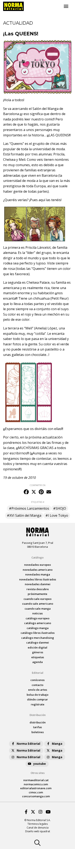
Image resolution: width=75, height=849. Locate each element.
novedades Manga (37, 574)
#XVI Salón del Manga (24, 515)
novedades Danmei (37, 584)
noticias (37, 613)
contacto (37, 685)
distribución (38, 722)
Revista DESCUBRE (37, 589)
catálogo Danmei (37, 642)
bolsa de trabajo (37, 694)
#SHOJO (59, 508)
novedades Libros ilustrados (37, 579)
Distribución (38, 715)
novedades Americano (37, 570)
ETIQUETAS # (37, 502)
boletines (37, 732)
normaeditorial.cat (36, 780)
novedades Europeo (37, 565)
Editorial (37, 673)
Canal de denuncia (38, 827)
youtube (39, 764)
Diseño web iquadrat (37, 831)
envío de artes (37, 690)
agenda (37, 662)
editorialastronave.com (35, 788)
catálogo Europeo (37, 618)
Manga (57, 744)
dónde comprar (37, 699)
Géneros (37, 652)
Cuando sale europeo (37, 599)
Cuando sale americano (37, 603)
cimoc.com (36, 792)
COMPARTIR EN (37, 485)
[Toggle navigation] (66, 6)
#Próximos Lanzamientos (29, 508)
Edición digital (37, 647)
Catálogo (37, 557)
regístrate (37, 704)
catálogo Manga (38, 628)
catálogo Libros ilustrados (38, 633)
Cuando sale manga (38, 608)
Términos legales (38, 824)
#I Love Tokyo (56, 515)
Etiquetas (37, 657)
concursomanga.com (36, 796)
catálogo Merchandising (37, 638)
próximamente (37, 594)
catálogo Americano (37, 623)
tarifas (37, 727)
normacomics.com (36, 784)
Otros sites (38, 773)
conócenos (37, 680)
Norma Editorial (28, 744)
